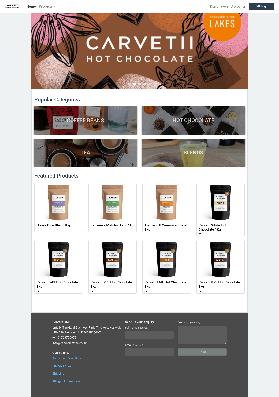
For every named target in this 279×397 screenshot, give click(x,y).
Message (189, 322)
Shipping (58, 373)
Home (31, 6)
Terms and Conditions (67, 358)
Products (46, 6)
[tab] (129, 84)
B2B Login (261, 6)
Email (134, 345)
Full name (136, 327)
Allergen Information (66, 381)
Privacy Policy (61, 366)
